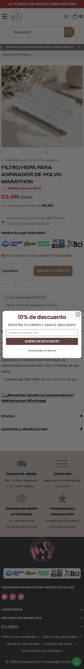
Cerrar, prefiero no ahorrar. (42, 350)
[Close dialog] (78, 314)
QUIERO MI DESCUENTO (42, 341)
